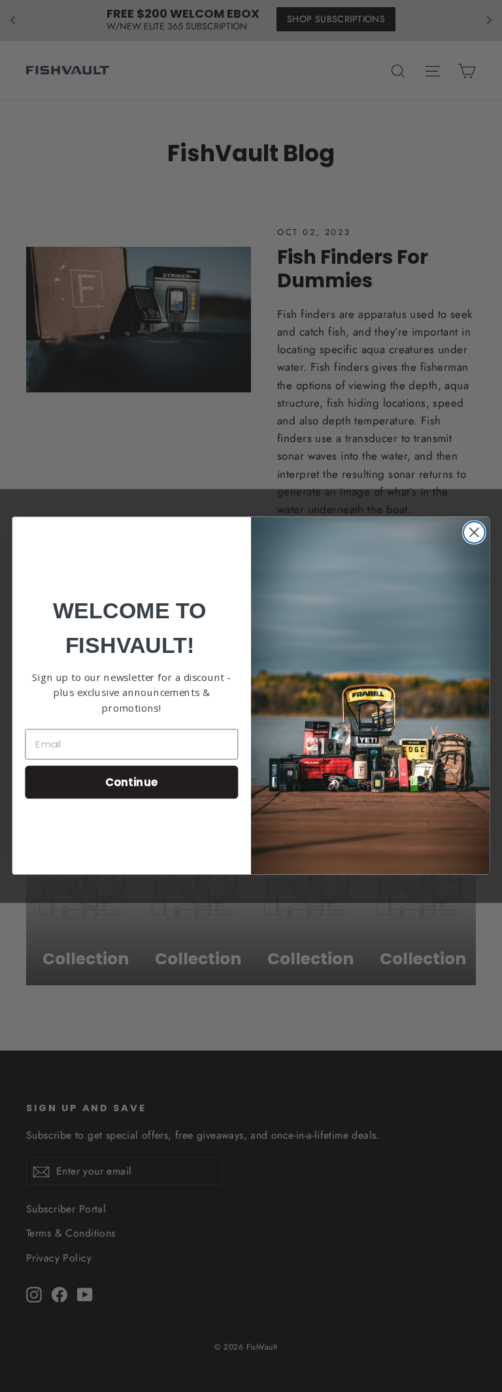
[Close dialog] (474, 532)
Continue (131, 781)
